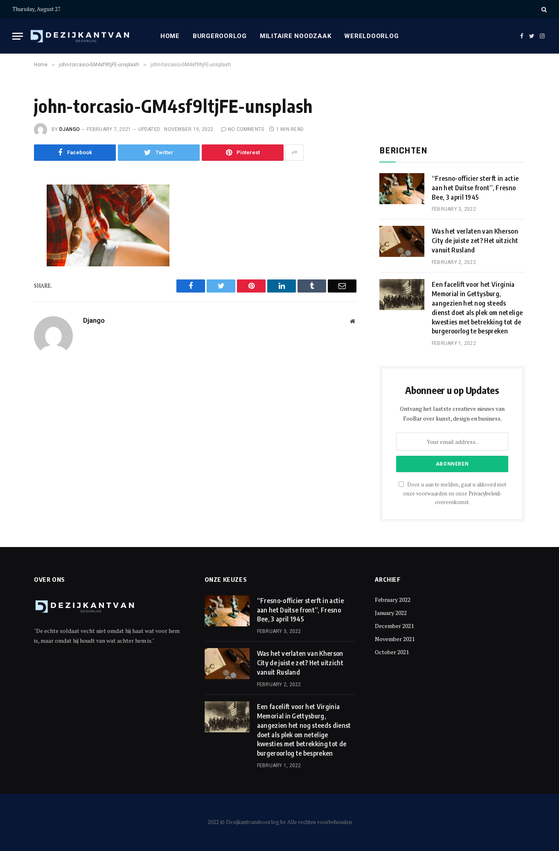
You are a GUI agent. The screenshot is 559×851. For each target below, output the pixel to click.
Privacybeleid (484, 493)
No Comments (246, 129)
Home (170, 36)
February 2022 (392, 599)
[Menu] (17, 36)
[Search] (543, 9)
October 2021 (392, 652)
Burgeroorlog (220, 36)
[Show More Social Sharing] (295, 152)
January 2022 (391, 613)
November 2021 (395, 639)
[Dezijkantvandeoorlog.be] (80, 36)
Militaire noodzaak (295, 36)
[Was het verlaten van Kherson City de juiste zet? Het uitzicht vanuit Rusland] (401, 241)
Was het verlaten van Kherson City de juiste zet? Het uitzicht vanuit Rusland (475, 240)
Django (69, 129)
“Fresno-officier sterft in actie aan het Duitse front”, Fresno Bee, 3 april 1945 (475, 187)
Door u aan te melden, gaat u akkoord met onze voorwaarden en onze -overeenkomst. (454, 493)
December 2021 (394, 626)
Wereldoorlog (371, 36)
